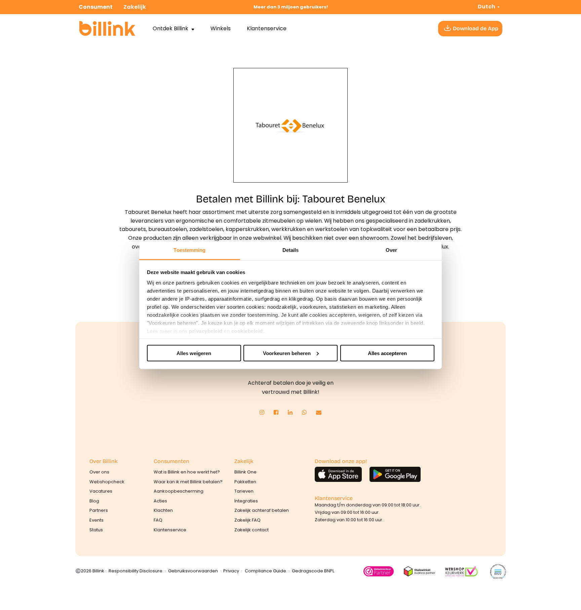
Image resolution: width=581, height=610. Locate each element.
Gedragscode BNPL (313, 571)
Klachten (163, 510)
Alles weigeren (194, 353)
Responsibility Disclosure (135, 571)
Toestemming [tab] (189, 250)
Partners (98, 510)
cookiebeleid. (248, 331)
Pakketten (245, 482)
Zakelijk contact (251, 530)
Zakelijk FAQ (247, 520)
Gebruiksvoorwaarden (193, 571)
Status (96, 530)
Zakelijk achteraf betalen (261, 510)
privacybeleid (206, 331)
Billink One (245, 472)
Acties (160, 501)
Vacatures (100, 491)
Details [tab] (290, 250)
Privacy (231, 571)
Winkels (220, 28)
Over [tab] (391, 250)
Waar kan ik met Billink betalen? (188, 482)
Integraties (246, 501)
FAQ (158, 520)
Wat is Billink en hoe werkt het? (187, 472)
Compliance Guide (265, 571)
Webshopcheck (106, 482)
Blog (94, 501)
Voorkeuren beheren (287, 353)
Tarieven (244, 491)
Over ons (99, 472)
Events (96, 520)
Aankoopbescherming (178, 491)
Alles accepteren (387, 353)
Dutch (486, 6)
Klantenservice (266, 28)
